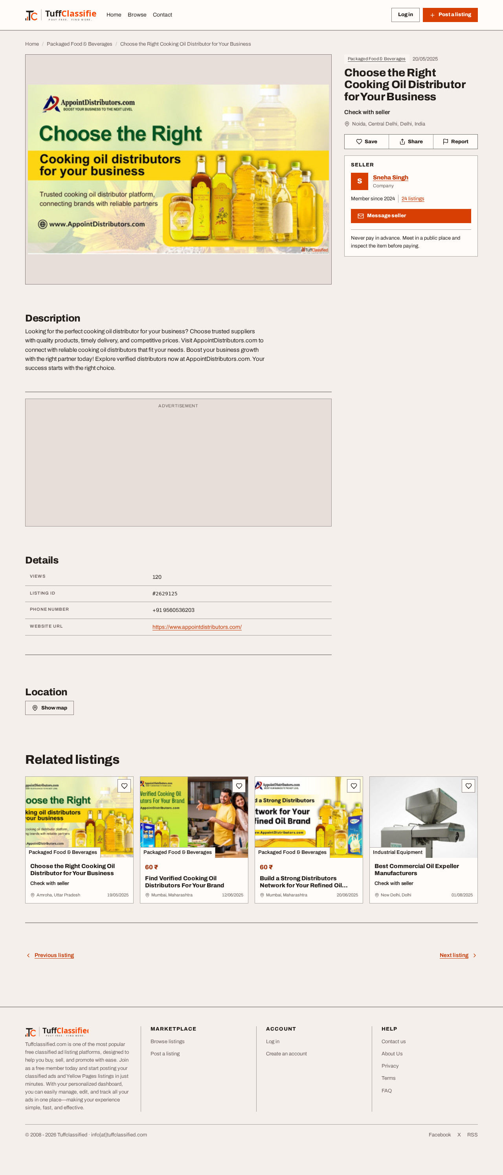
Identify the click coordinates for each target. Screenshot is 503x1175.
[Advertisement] (178, 466)
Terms (389, 1078)
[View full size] (178, 169)
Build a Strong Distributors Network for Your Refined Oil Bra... (301, 885)
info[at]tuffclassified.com (119, 1135)
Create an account (286, 1054)
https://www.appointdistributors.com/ (197, 627)
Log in (405, 14)
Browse (137, 15)
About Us (392, 1054)
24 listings (413, 198)
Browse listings (168, 1041)
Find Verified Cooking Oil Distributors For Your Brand (184, 882)
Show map (54, 708)
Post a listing (165, 1054)
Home (113, 15)
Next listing (454, 955)
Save (371, 141)
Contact (162, 15)
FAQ (387, 1091)
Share (415, 141)
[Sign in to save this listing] (124, 786)
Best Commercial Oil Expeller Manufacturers (416, 870)
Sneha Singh (390, 177)
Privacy (390, 1066)
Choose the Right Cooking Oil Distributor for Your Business (72, 870)
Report (459, 141)
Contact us (394, 1041)
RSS (472, 1135)
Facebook (440, 1135)
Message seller (386, 215)
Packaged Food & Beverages (377, 58)
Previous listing (54, 955)
